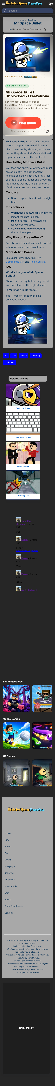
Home (7, 833)
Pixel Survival (37, 261)
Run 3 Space (23, 496)
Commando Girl (15, 261)
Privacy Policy (11, 886)
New (6, 839)
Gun (14, 356)
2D (6, 356)
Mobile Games (11, 718)
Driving (7, 859)
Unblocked (9, 362)
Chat (6, 893)
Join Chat (26, 1028)
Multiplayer (10, 866)
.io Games (9, 879)
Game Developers (13, 906)
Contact (8, 912)
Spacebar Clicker (23, 437)
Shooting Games (13, 681)
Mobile (23, 356)
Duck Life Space (23, 408)
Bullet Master (23, 466)
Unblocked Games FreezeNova (26, 29)
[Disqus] (27, 554)
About (7, 899)
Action (7, 846)
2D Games (9, 756)
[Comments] (45, 29)
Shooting (35, 356)
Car (6, 853)
